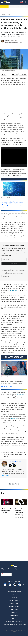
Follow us (16, 74)
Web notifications (14, 606)
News (20, 42)
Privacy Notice (22, 270)
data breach (20, 394)
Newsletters (14, 612)
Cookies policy (14, 609)
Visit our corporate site (20, 569)
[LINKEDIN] (10, 465)
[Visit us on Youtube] (14, 584)
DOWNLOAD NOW (6, 387)
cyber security (12, 290)
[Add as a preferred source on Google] (6, 574)
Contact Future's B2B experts (14, 621)
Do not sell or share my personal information (14, 624)
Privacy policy (14, 603)
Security (10, 14)
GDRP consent (14, 615)
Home (3, 14)
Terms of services (20, 269)
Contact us (14, 597)
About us (14, 594)
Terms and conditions (14, 600)
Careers (14, 618)
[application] (14, 156)
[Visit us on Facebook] (5, 584)
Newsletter (24, 74)
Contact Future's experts (14, 591)
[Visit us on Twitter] (10, 584)
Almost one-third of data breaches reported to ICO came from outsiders (12, 204)
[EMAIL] (14, 465)
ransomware (14, 418)
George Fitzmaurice (11, 40)
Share (5, 74)
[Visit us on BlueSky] (19, 584)
